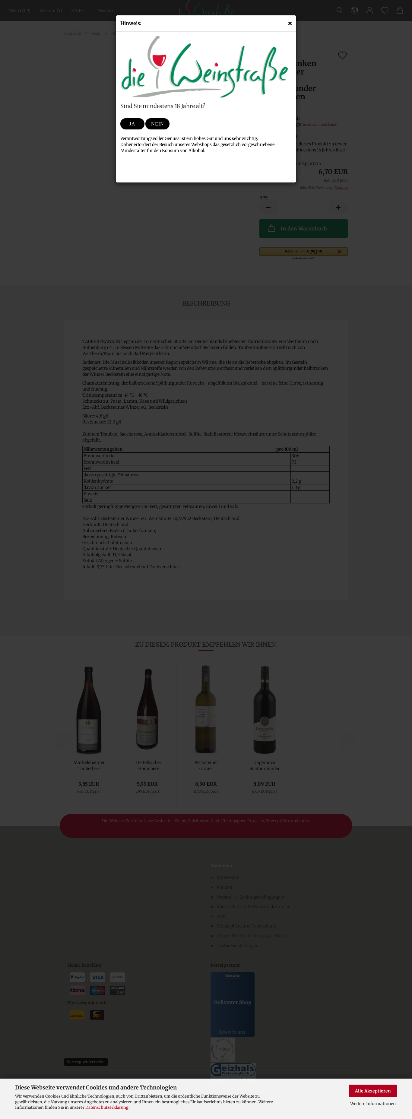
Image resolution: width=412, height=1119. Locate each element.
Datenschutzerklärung (106, 1107)
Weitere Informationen (373, 1103)
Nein (157, 123)
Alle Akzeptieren (373, 1091)
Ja (132, 123)
